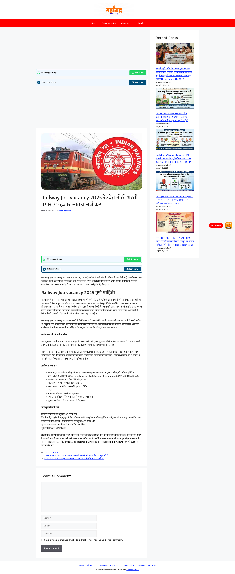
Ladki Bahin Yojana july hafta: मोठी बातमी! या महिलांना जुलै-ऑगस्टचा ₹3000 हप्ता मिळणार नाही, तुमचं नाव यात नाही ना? (173, 158)
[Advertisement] (91, 49)
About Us (125, 23)
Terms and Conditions (146, 565)
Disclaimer (114, 565)
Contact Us (103, 565)
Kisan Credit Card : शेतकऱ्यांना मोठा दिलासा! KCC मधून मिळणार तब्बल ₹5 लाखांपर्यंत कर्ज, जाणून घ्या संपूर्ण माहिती (172, 117)
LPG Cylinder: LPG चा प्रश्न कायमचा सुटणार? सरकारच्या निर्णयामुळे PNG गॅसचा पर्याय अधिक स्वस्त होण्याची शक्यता (174, 200)
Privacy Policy (128, 565)
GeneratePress (132, 569)
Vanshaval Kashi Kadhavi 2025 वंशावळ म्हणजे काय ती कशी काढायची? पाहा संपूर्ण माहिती (76, 455)
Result (141, 23)
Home (94, 23)
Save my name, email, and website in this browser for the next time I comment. (83, 540)
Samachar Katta (109, 23)
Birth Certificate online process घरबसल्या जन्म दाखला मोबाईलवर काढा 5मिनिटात (74, 458)
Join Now (139, 72)
